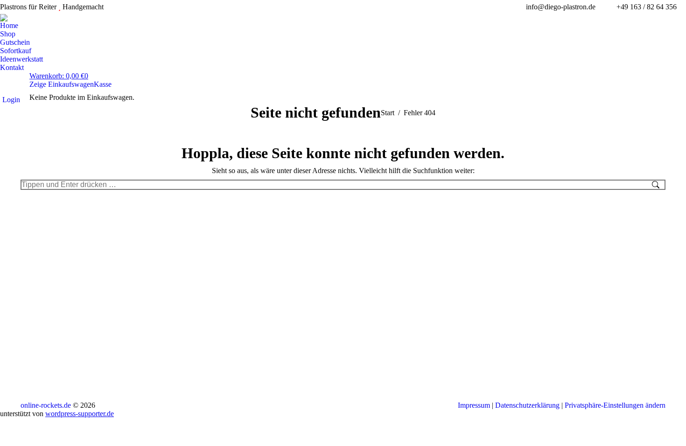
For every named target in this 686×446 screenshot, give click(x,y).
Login (11, 100)
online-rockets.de (46, 405)
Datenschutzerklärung (527, 405)
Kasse (103, 84)
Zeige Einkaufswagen (61, 84)
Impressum (474, 405)
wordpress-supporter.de (79, 414)
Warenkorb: (58, 76)
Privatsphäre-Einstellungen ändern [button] (615, 405)
